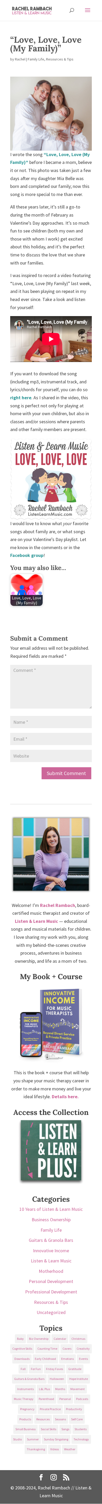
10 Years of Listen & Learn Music (51, 1209)
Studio (17, 1439)
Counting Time (47, 1348)
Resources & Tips (59, 59)
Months (60, 1389)
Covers (67, 1348)
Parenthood (46, 1399)
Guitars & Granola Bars (51, 1240)
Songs (65, 1429)
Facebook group (26, 555)
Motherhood (51, 1271)
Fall (23, 1369)
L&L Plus (44, 1389)
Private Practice (50, 1409)
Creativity (83, 1348)
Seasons (60, 1419)
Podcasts (82, 1399)
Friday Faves (54, 1369)
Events (83, 1359)
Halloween (57, 1379)
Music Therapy (23, 1399)
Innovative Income (51, 1251)
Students (81, 1429)
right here (20, 398)
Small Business (25, 1429)
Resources (43, 1419)
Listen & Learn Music (51, 1261)
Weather (69, 1449)
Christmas (78, 1339)
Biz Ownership (38, 1339)
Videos (54, 1449)
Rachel (20, 59)
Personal (65, 1399)
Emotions (67, 1359)
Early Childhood (45, 1359)
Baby (20, 1339)
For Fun (36, 1369)
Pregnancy (27, 1409)
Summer (33, 1439)
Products (25, 1419)
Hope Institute (78, 1379)
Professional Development (51, 1292)
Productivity (74, 1409)
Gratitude (74, 1369)
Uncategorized (51, 1312)
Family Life (36, 59)
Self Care (77, 1419)
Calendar (60, 1339)
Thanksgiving (36, 1449)
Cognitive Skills (22, 1348)
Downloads (22, 1359)
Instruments (25, 1389)
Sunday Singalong (56, 1439)
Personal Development (51, 1281)
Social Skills (48, 1429)
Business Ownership (51, 1220)
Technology (81, 1439)
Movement (77, 1389)
